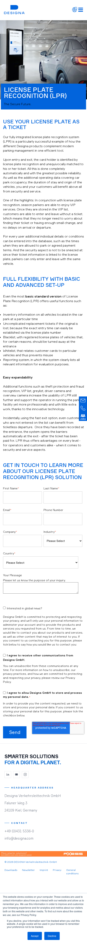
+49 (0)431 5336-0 (19, 831)
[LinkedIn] (7, 774)
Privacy (57, 869)
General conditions (72, 871)
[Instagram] (25, 774)
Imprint (44, 869)
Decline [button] (52, 936)
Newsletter (28, 869)
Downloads (10, 869)
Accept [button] (34, 936)
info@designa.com (18, 838)
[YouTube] (16, 774)
